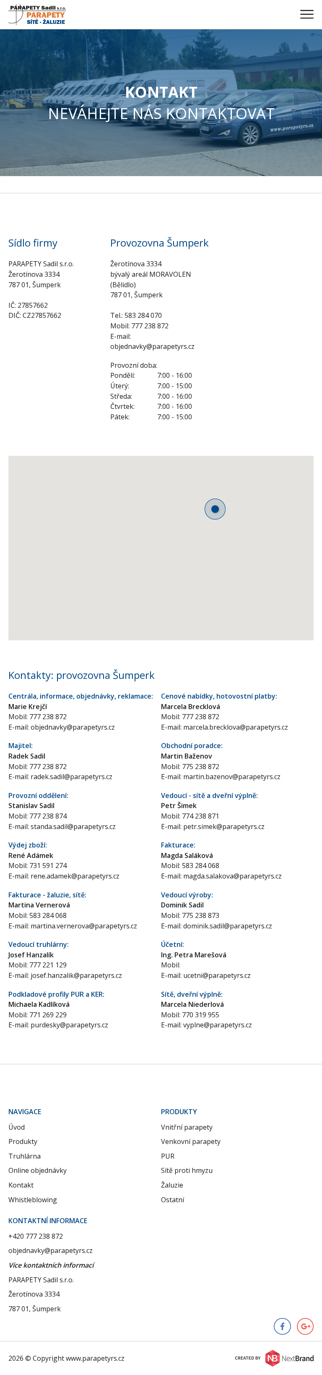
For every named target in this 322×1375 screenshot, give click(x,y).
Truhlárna (24, 1156)
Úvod (16, 1127)
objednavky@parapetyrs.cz (73, 727)
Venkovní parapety (191, 1141)
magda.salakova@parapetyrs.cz (232, 876)
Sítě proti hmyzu (187, 1170)
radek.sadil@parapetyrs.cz (71, 776)
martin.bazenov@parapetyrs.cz (231, 776)
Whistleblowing (32, 1199)
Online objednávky (37, 1170)
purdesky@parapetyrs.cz (69, 1024)
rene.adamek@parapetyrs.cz (75, 876)
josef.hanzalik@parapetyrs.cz (76, 975)
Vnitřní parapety (187, 1127)
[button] (215, 509)
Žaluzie (172, 1185)
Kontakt (21, 1185)
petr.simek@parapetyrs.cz (224, 826)
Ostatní (172, 1199)
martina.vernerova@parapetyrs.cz (84, 926)
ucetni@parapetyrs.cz (217, 975)
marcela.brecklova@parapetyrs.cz (235, 727)
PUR (167, 1156)
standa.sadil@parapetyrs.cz (73, 826)
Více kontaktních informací (50, 1265)
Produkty (22, 1141)
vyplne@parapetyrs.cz (217, 1024)
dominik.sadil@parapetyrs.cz (227, 926)
